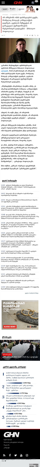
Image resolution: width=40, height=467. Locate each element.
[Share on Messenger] (27, 35)
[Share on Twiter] (30, 35)
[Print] (38, 35)
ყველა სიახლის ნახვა (31, 293)
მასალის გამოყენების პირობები (13, 442)
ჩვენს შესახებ (8, 439)
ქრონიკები (6, 337)
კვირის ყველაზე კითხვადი (14, 367)
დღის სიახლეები (9, 180)
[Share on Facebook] (25, 35)
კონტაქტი (7, 447)
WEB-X (34, 459)
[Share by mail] (32, 35)
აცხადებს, (5, 71)
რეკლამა (6, 445)
